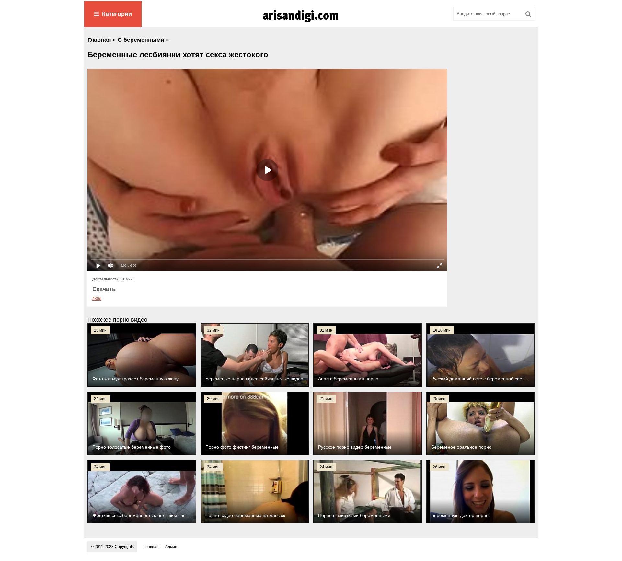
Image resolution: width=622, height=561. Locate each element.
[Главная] (311, 22)
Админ (171, 546)
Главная (151, 546)
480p (96, 298)
